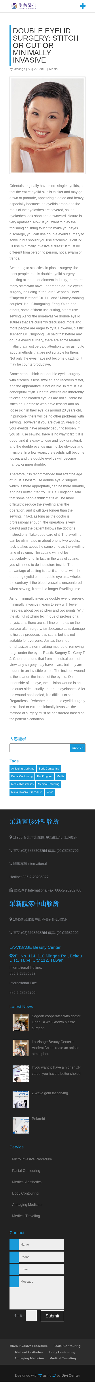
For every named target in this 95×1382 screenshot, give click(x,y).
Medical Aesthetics (22, 784)
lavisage (19, 69)
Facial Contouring (22, 776)
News (49, 792)
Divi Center (70, 1375)
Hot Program (44, 776)
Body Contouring (49, 768)
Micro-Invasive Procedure (26, 792)
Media (53, 69)
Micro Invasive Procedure (32, 1159)
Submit (52, 1315)
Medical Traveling (48, 784)
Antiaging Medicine (22, 768)
